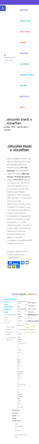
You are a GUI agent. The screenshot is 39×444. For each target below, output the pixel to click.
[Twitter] (9, 2)
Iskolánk (24, 53)
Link (20, 258)
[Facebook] (5, 2)
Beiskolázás (25, 21)
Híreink (23, 43)
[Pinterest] (14, 2)
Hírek (13, 127)
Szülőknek (24, 64)
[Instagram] (19, 2)
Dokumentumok (26, 75)
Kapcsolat (25, 97)
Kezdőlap (24, 10)
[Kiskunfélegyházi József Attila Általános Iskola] (10, 58)
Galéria (23, 86)
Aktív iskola (25, 32)
